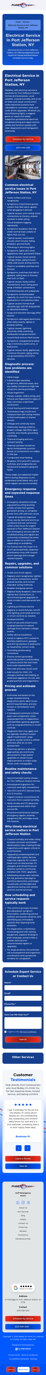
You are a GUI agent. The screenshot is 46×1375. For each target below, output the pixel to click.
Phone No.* (10, 1004)
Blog (23, 1216)
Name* (7, 983)
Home (18, 22)
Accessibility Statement (19, 1359)
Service (26, 22)
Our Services (23, 1212)
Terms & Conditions (28, 1032)
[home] (23, 6)
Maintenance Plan (23, 1239)
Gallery (23, 1219)
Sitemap (33, 1359)
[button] (35, 1369)
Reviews (23, 1231)
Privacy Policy (14, 1355)
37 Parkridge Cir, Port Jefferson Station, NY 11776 (23, 1301)
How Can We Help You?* (16, 1015)
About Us (23, 1208)
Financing (23, 1227)
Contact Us (23, 1223)
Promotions (23, 1235)
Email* (7, 993)
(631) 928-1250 (23, 1311)
